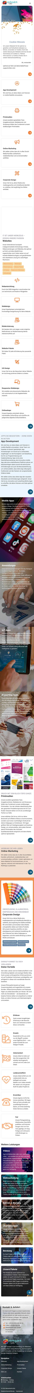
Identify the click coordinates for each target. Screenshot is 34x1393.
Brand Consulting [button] (23, 941)
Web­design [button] (18, 263)
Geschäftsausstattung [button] (9, 944)
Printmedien (20, 1365)
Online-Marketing (6, 1365)
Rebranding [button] (21, 944)
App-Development (22, 1361)
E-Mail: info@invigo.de (13, 1325)
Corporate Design (6, 1368)
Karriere (19, 1372)
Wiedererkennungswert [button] (9, 941)
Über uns (4, 1372)
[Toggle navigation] (30, 3)
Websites (4, 1361)
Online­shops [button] (6, 273)
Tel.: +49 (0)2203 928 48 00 (14, 1323)
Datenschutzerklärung (7, 1391)
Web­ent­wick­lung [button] (8, 263)
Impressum (19, 1391)
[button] (30, 74)
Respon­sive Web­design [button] (17, 270)
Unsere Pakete (21, 1368)
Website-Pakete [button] (18, 267)
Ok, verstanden (26, 62)
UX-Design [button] (6, 270)
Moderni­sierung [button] (7, 267)
